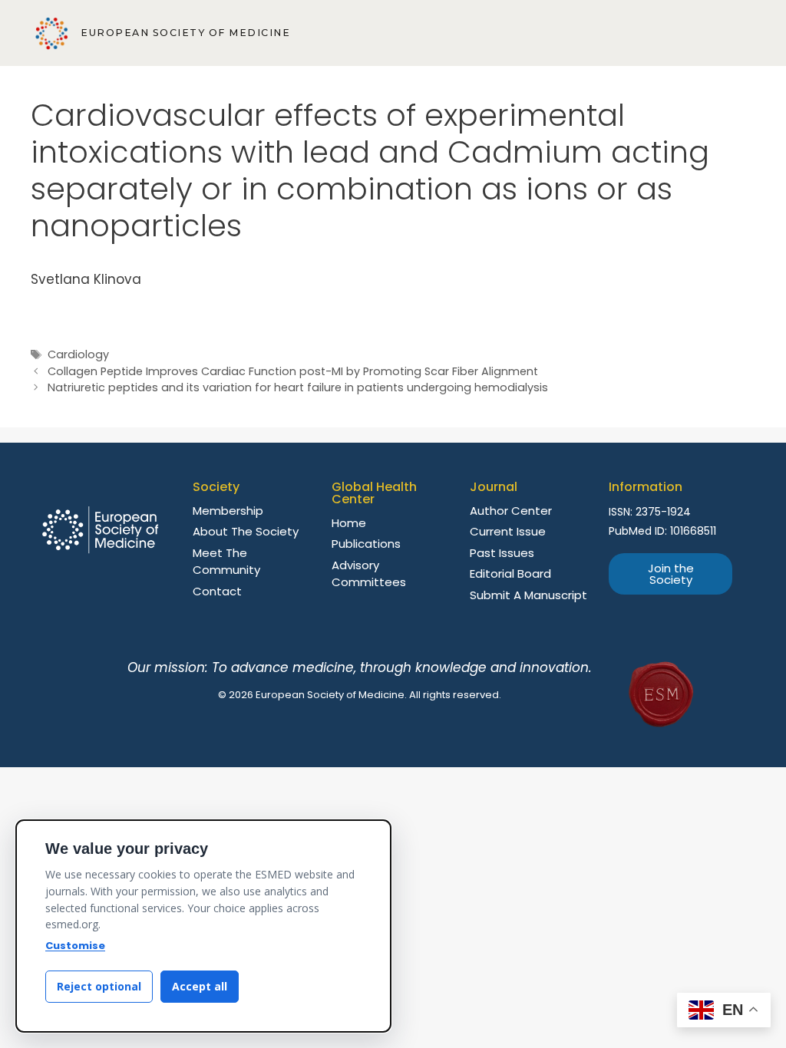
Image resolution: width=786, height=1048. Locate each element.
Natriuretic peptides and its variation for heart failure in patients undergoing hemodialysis (298, 387)
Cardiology (78, 354)
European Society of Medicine (185, 32)
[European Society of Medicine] (52, 33)
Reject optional (99, 986)
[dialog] (203, 926)
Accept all (199, 986)
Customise (75, 945)
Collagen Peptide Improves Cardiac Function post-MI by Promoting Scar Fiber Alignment (293, 371)
